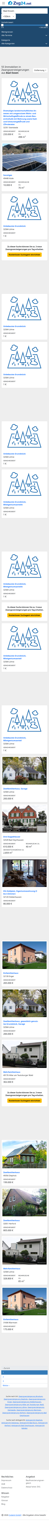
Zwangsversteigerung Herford (14, 1413)
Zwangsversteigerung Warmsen (29, 1410)
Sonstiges (7, 175)
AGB (3, 1484)
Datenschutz (6, 1487)
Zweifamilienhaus (11, 1172)
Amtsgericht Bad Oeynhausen (22, 1425)
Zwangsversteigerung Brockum (31, 1396)
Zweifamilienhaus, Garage (15, 788)
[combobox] (24, 11)
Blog (3, 1504)
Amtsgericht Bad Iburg (28, 1423)
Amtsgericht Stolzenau (10, 1423)
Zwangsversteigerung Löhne (16, 1407)
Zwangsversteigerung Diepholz (16, 1399)
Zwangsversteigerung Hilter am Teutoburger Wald (24, 1404)
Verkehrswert (7, 22)
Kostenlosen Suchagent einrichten (24, 254)
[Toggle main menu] (3, 3)
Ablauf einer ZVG (33, 1486)
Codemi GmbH (15, 1515)
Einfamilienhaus (10, 973)
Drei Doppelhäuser (11, 836)
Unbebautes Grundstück (14, 226)
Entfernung (39, 70)
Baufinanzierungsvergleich (35, 1481)
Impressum (6, 1480)
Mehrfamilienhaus (11, 1072)
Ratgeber (5, 1496)
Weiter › (6, 1385)
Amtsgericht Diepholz (34, 1420)
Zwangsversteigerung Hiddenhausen (27, 1402)
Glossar (4, 1500)
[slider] (2, 25)
